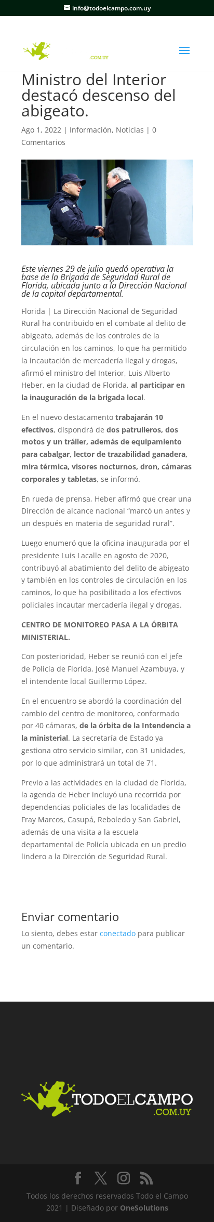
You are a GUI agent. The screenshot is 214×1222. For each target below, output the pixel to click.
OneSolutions (144, 1208)
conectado (118, 933)
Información (91, 130)
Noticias (130, 130)
